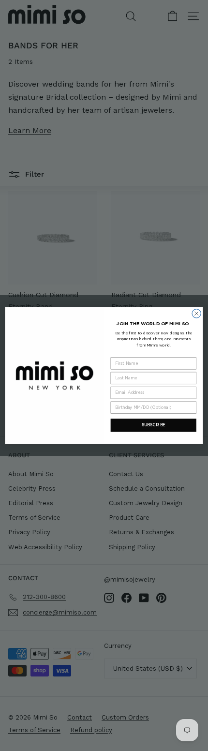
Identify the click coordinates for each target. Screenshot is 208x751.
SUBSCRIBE (153, 424)
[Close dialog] (196, 313)
